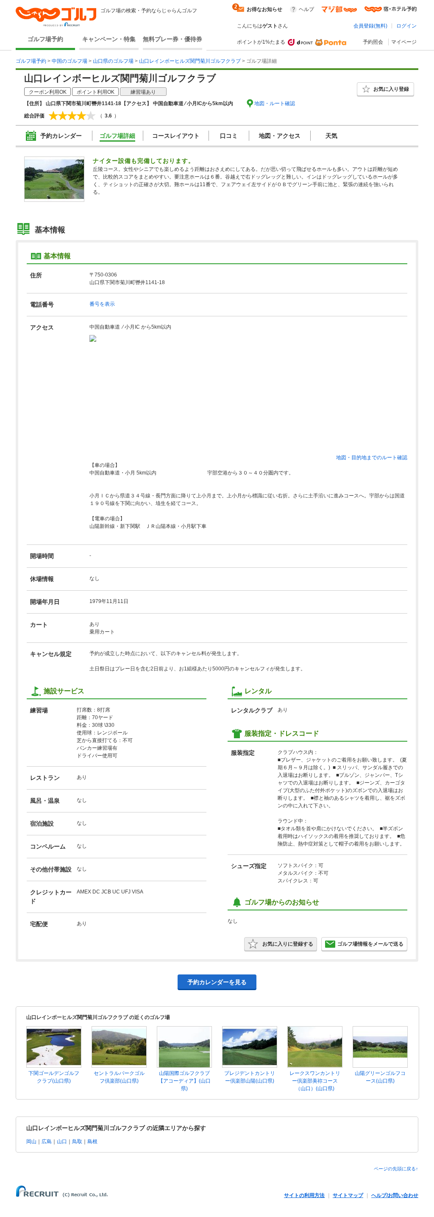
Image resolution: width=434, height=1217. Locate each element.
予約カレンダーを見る (217, 982)
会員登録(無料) (370, 26)
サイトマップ (348, 1195)
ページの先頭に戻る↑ (396, 1168)
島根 (92, 1141)
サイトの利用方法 (304, 1195)
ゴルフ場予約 (45, 39)
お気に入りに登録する (287, 944)
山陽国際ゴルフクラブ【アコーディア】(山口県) (184, 1080)
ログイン (406, 26)
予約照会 (373, 42)
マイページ (404, 42)
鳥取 (77, 1141)
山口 (62, 1141)
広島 (47, 1141)
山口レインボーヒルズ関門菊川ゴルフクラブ (190, 61)
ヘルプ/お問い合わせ (394, 1195)
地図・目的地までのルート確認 (371, 458)
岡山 (31, 1141)
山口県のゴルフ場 (113, 61)
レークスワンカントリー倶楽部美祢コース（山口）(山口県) (314, 1080)
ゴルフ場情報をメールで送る (370, 944)
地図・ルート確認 (274, 103)
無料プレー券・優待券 (172, 39)
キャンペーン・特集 (109, 39)
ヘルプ (306, 9)
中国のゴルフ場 (69, 61)
